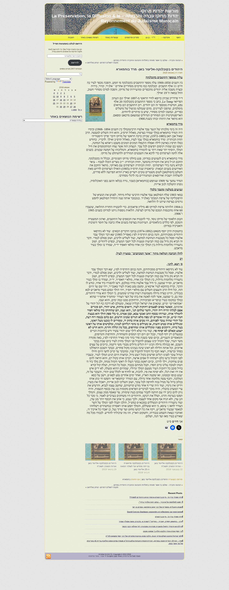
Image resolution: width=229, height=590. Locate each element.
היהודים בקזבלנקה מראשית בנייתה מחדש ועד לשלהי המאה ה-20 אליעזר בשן (134, 466)
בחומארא (126, 479)
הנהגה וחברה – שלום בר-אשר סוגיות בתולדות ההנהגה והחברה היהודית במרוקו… (146, 60)
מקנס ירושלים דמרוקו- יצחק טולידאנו (102, 62)
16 (61, 100)
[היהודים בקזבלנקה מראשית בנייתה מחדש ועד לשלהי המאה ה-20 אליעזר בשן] (134, 452)
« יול (80, 110)
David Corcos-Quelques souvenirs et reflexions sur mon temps (155, 512)
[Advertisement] (126, 49)
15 (64, 100)
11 (54, 96)
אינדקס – (166, 37)
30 (61, 107)
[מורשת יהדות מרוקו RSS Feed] (48, 556)
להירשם (75, 62)
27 (71, 107)
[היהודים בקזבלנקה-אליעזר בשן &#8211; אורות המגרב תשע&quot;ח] (168, 452)
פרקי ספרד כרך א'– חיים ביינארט (169, 517)
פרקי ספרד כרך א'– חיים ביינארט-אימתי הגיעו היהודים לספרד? (156, 497)
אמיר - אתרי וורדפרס (96, 556)
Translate (66, 82)
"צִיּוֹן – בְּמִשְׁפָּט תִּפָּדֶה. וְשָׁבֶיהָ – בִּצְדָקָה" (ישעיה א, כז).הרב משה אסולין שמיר (151, 521)
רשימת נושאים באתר (89, 37)
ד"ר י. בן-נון (150, 37)
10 (57, 96)
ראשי (178, 37)
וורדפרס (126, 556)
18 (54, 100)
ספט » (74, 110)
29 (64, 107)
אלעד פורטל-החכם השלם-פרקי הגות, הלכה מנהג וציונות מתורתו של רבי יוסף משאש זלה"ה (144, 536)
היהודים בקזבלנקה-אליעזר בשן (155, 479)
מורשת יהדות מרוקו (160, 11)
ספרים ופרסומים (132, 37)
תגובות (71, 37)
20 (71, 103)
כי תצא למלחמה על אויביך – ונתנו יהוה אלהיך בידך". (160, 502)
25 (54, 103)
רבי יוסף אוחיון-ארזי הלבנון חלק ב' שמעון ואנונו (163, 531)
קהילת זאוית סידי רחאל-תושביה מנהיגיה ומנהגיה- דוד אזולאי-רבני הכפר (152, 526)
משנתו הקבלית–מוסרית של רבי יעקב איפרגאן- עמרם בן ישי (157, 507)
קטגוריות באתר (111, 37)
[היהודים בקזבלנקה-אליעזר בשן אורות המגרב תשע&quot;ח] (101, 452)
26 (75, 107)
